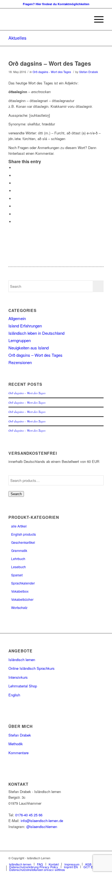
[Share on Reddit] (15, 214)
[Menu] (96, 19)
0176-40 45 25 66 (28, 814)
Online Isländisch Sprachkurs (31, 668)
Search (16, 494)
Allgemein (17, 318)
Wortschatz (19, 607)
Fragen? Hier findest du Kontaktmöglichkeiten (56, 4)
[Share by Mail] (15, 221)
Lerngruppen (19, 340)
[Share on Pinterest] (15, 183)
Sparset (17, 575)
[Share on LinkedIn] (15, 190)
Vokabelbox (20, 591)
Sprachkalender (23, 583)
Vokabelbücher (22, 599)
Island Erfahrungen (25, 325)
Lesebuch (18, 566)
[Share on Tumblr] (15, 198)
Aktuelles (17, 38)
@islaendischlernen (41, 826)
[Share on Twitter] (15, 175)
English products (23, 534)
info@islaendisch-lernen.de (42, 820)
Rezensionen (20, 362)
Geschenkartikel (23, 542)
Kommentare (18, 752)
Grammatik (19, 550)
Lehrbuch (18, 558)
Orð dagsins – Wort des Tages (49, 63)
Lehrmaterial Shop (22, 685)
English (14, 694)
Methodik (15, 743)
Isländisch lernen (21, 659)
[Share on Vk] (15, 206)
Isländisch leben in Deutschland (36, 333)
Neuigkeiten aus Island (28, 347)
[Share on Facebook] (15, 167)
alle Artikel (19, 526)
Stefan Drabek (88, 72)
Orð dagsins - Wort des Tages (52, 72)
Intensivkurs (18, 677)
